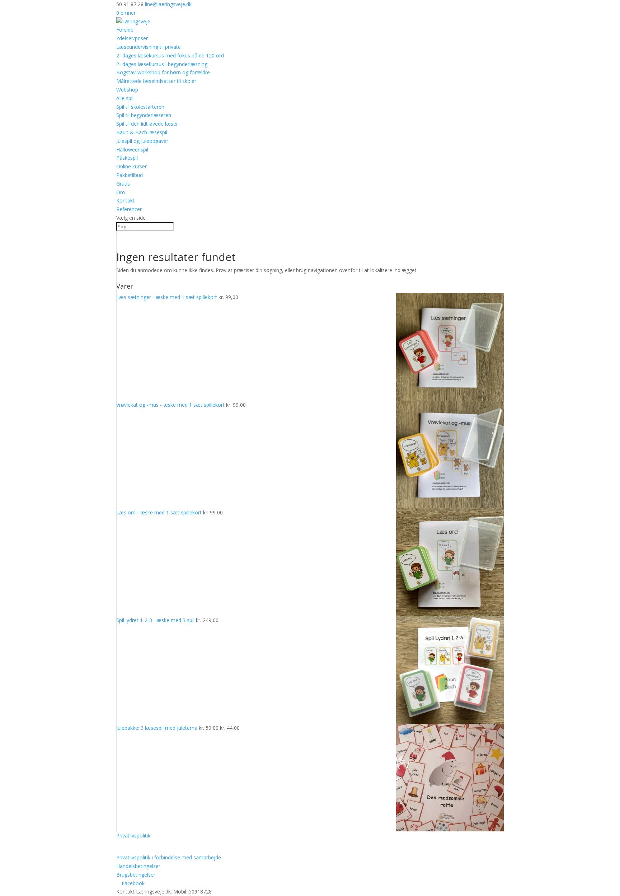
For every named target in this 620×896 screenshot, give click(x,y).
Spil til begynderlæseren (143, 115)
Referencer (129, 209)
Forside (124, 29)
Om (120, 192)
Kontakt (125, 200)
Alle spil (124, 98)
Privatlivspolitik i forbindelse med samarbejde (168, 857)
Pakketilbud (129, 175)
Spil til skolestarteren (140, 106)
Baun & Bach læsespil (141, 132)
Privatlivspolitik (133, 835)
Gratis (123, 183)
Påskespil (127, 157)
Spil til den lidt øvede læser (147, 123)
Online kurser (131, 166)
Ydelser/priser (132, 38)
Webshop (127, 89)
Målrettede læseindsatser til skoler (156, 81)
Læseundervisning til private (148, 46)
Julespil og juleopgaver (142, 140)
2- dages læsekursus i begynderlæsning (161, 64)
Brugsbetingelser (135, 874)
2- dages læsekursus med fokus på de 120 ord (170, 55)
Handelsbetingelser (138, 866)
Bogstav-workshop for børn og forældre (163, 72)
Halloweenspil (132, 149)
